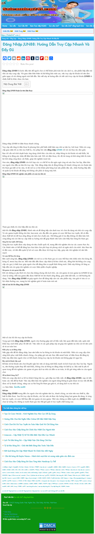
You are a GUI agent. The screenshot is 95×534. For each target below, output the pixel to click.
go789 (47, 475)
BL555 (44, 478)
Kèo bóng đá (60, 475)
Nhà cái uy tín (76, 475)
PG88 (19, 486)
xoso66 (61, 483)
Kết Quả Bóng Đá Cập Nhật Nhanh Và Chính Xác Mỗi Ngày (28, 450)
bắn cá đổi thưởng (33, 472)
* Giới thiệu (7, 511)
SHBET (22, 478)
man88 (4, 486)
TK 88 (20, 481)
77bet (86, 472)
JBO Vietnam (64, 478)
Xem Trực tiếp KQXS (38, 25)
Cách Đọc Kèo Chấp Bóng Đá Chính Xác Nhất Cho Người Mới (29, 429)
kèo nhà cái (43, 467)
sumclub (23, 475)
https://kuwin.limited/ (31, 478)
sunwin (47, 470)
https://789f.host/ (53, 483)
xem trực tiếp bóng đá (44, 486)
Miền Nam (31, 31)
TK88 (33, 481)
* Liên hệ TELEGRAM (10, 514)
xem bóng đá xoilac (32, 486)
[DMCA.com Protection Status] (47, 530)
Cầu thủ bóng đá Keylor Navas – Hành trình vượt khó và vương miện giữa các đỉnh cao (39, 456)
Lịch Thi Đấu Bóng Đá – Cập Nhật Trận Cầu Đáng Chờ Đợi (27, 440)
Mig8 (10, 467)
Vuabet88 (15, 467)
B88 (66, 475)
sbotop (89, 478)
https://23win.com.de (14, 475)
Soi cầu (13, 25)
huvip (15, 486)
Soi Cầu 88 (23, 25)
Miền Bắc (6, 31)
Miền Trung (19, 31)
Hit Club (21, 467)
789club (52, 470)
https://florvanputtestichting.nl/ (78, 478)
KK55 (48, 478)
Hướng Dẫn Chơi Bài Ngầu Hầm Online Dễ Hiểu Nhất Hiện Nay (30, 419)
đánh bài (58, 470)
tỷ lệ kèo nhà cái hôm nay (37, 475)
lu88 (86, 483)
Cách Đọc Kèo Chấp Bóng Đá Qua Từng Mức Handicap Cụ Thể (30, 461)
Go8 (8, 483)
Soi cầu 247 (54, 25)
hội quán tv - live (54, 481)
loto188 (4, 478)
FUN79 (45, 483)
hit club (71, 483)
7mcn (28, 475)
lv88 (13, 470)
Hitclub (26, 467)
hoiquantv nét (45, 481)
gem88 (77, 472)
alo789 (4, 481)
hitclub (12, 472)
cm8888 (20, 483)
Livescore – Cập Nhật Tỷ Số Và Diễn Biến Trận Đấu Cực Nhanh (29, 434)
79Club (37, 470)
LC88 (26, 470)
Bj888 (64, 467)
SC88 (18, 478)
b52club (45, 472)
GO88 (83, 475)
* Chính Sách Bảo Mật (11, 516)
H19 (78, 467)
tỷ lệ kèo (26, 483)
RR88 (87, 467)
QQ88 (63, 486)
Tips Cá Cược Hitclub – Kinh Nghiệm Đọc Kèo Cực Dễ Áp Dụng (29, 413)
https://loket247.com (10, 35)
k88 (89, 483)
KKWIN (66, 483)
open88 (83, 467)
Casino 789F (78, 481)
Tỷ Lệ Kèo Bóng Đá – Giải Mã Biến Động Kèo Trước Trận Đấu (29, 445)
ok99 (24, 486)
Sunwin (69, 467)
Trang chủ (5, 38)
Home (4, 25)
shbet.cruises (14, 483)
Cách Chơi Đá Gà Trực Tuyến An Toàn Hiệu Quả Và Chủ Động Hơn (31, 424)
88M (60, 467)
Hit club (76, 483)
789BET (37, 467)
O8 (16, 470)
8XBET (35, 483)
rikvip (58, 472)
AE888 (55, 467)
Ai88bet (5, 467)
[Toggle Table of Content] (25, 84)
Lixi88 (3, 483)
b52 (63, 470)
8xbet (29, 481)
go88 (50, 472)
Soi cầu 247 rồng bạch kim (73, 25)
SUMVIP (32, 470)
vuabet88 (50, 467)
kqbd (40, 472)
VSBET (40, 483)
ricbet (68, 472)
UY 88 (24, 481)
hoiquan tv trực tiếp (65, 481)
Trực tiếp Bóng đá (55, 486)
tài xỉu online (23, 472)
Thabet (69, 475)
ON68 (8, 470)
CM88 (4, 470)
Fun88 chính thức (55, 478)
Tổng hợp (13, 38)
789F (72, 481)
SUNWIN (4, 475)
